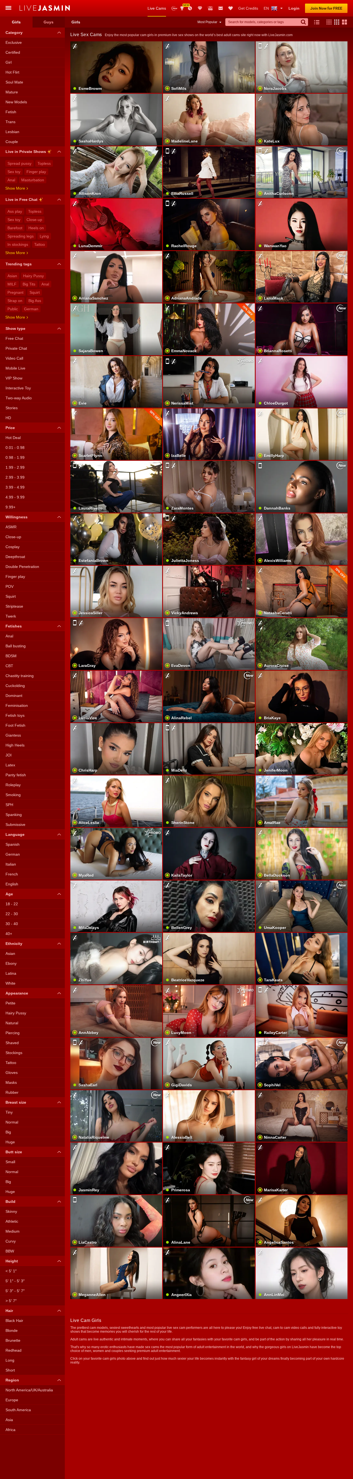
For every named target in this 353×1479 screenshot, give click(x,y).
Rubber (12, 1092)
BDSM (11, 656)
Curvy (11, 1241)
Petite (10, 1003)
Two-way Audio (19, 398)
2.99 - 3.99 (15, 477)
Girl (9, 62)
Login (293, 8)
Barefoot (14, 228)
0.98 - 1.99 (15, 457)
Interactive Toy (18, 388)
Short (10, 1370)
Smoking (13, 795)
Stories (12, 408)
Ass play (14, 211)
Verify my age (209, 1073)
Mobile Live (15, 368)
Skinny (11, 1211)
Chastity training (20, 676)
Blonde (12, 1330)
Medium (13, 1231)
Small (10, 1162)
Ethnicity (14, 943)
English (12, 884)
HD (8, 418)
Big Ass (34, 300)
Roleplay (13, 785)
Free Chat (14, 338)
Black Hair (14, 1320)
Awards (184, 6)
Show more (15, 188)
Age (9, 894)
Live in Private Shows (26, 151)
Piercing (13, 1033)
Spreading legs (20, 236)
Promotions (190, 8)
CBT (9, 666)
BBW (10, 1251)
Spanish (13, 844)
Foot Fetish (15, 725)
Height (12, 1261)
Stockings (14, 1052)
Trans (10, 122)
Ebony (11, 963)
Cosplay (13, 547)
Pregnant (15, 292)
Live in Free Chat (22, 199)
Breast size (16, 1102)
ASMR (11, 527)
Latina (11, 973)
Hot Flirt (12, 72)
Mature (12, 92)
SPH (9, 804)
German (31, 309)
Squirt (35, 292)
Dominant (14, 695)
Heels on (36, 228)
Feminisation (17, 705)
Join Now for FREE (326, 8)
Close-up (34, 219)
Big (8, 1132)
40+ (9, 933)
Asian (12, 276)
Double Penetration (22, 566)
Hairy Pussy (33, 276)
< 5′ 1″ (11, 1271)
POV (10, 586)
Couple (12, 141)
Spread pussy (19, 163)
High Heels (15, 745)
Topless (44, 163)
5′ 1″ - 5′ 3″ (15, 1281)
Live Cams (157, 8)
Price (10, 427)
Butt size (14, 1152)
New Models (174, 8)
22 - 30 (12, 914)
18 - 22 (12, 904)
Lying (44, 236)
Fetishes (14, 626)
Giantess (13, 735)
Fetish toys (15, 715)
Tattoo (39, 244)
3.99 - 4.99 (15, 487)
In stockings (17, 244)
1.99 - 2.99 (15, 467)
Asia (9, 1420)
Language (15, 834)
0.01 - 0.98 (15, 447)
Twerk (11, 616)
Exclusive (14, 42)
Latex (10, 765)
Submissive (15, 824)
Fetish (11, 112)
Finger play (36, 171)
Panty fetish (16, 775)
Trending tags (19, 264)
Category (14, 32)
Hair (9, 1310)
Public (12, 309)
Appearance (17, 993)
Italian (11, 864)
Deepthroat (15, 556)
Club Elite (200, 8)
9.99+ (10, 507)
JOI (9, 755)
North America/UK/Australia (29, 1390)
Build (10, 1201)
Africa (10, 1429)
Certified (13, 52)
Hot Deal (13, 437)
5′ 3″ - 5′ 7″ (15, 1291)
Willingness (17, 517)
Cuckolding (15, 685)
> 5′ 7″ (11, 1300)
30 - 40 (12, 924)
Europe (12, 1400)
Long (10, 1360)
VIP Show (14, 378)
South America (18, 1410)
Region (12, 1380)
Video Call (14, 358)
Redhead (14, 1350)
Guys (49, 22)
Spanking (14, 814)
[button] (327, 22)
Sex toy (13, 171)
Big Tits (29, 284)
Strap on (14, 300)
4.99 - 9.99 (15, 497)
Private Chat (16, 348)
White (10, 983)
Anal (11, 180)
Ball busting (16, 646)
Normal (12, 1122)
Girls (16, 22)
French (12, 874)
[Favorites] (230, 8)
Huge (10, 1142)
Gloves (12, 1072)
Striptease (14, 606)
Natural (12, 1023)
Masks (11, 1082)
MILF (12, 284)
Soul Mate (14, 82)
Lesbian (12, 132)
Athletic (12, 1221)
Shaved (12, 1043)
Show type (15, 328)
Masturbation (32, 180)
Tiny (9, 1112)
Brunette (13, 1340)
